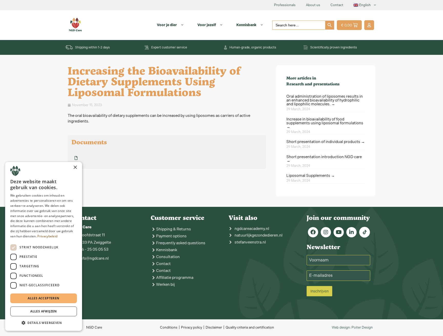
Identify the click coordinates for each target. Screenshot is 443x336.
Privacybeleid (47, 236)
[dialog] (43, 246)
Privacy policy (191, 327)
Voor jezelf (206, 25)
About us (313, 5)
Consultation (168, 256)
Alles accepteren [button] (43, 298)
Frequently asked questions (180, 243)
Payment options (171, 236)
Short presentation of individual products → (325, 141)
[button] (43, 323)
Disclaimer (214, 327)
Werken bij (165, 284)
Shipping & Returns (173, 229)
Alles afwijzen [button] (43, 311)
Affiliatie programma (174, 277)
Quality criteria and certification (250, 327)
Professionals (285, 5)
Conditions (168, 327)
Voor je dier (167, 25)
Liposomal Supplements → (310, 175)
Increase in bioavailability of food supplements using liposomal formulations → (324, 123)
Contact (336, 5)
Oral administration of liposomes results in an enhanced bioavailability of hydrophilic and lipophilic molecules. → (324, 100)
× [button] (75, 167)
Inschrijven (319, 291)
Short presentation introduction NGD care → (324, 159)
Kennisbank (246, 25)
